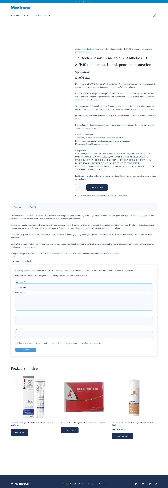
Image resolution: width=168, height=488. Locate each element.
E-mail (18, 329)
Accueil (78, 49)
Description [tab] (19, 207)
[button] (122, 436)
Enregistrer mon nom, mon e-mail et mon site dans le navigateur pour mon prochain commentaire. (60, 343)
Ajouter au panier (97, 187)
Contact (91, 483)
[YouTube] (143, 484)
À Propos (102, 483)
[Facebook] (150, 484)
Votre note (20, 281)
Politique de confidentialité (73, 483)
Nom (18, 315)
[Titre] (136, 484)
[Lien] (155, 15)
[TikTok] (156, 484)
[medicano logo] (21, 8)
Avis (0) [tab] (33, 207)
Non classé (87, 49)
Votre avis (20, 292)
